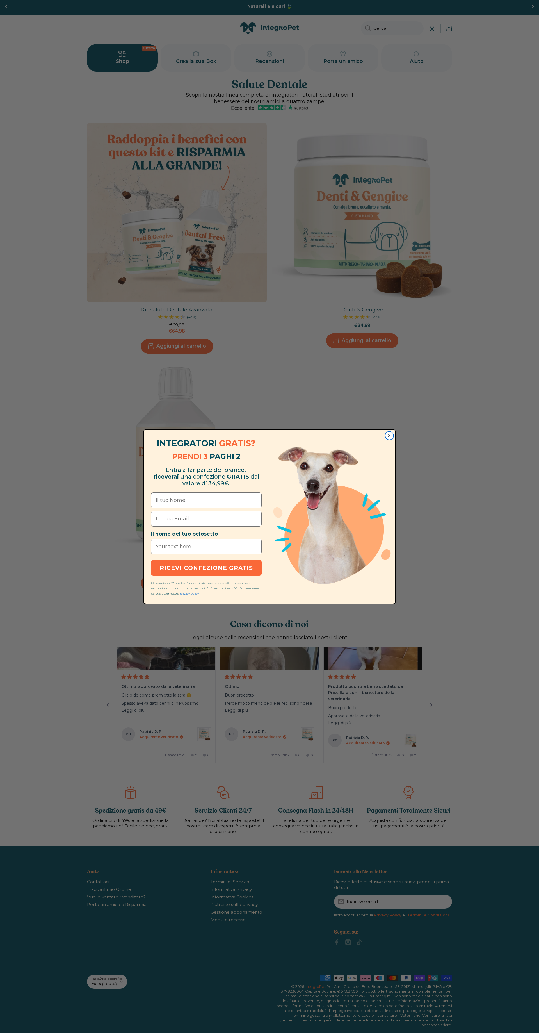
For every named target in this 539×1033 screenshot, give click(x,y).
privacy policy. (189, 593)
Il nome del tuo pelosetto (184, 534)
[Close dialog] (389, 435)
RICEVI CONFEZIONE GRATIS (206, 568)
